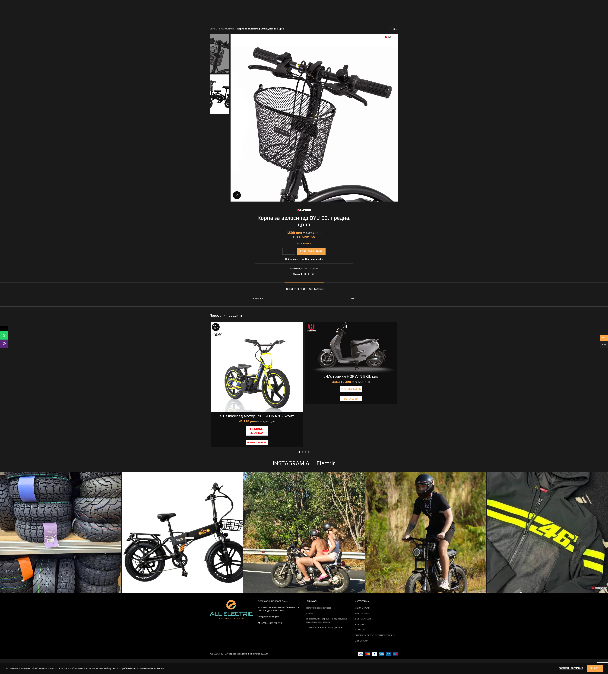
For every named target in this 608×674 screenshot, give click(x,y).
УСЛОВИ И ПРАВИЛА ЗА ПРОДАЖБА (324, 627)
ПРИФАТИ (595, 668)
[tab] (304, 287)
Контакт (310, 613)
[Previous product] (390, 28)
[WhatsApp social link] (309, 274)
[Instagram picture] (60, 532)
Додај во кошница (311, 251)
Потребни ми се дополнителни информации (141, 668)
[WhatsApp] (4, 335)
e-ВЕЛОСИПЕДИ (363, 618)
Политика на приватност (318, 608)
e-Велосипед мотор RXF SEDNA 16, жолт (257, 416)
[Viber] (4, 344)
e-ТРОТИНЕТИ (362, 624)
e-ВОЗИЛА (360, 629)
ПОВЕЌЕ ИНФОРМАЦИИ (571, 668)
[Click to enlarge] (237, 195)
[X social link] (305, 274)
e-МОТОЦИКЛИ (226, 28)
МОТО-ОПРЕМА (362, 608)
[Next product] (396, 28)
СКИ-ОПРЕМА (361, 640)
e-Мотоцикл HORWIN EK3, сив (351, 376)
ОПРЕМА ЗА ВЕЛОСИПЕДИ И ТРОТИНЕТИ (375, 635)
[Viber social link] (313, 274)
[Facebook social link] (301, 274)
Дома (212, 28)
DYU (353, 298)
